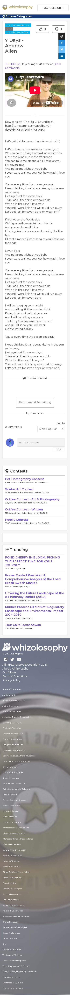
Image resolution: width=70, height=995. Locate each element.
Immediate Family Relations (15, 827)
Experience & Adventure (13, 783)
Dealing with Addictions (13, 750)
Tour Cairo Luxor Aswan (23, 625)
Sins (4, 944)
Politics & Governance (12, 911)
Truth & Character (11, 977)
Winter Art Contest (19, 489)
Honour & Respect (10, 811)
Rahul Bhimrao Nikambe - (18, 600)
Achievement (8, 695)
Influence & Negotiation (13, 833)
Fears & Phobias (9, 794)
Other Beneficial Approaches (15, 872)
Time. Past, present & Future (15, 966)
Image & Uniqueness (11, 822)
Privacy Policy (11, 680)
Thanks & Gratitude (11, 949)
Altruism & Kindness (11, 711)
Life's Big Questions (11, 844)
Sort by (61, 423)
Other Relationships (11, 877)
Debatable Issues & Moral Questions (18, 756)
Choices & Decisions (11, 728)
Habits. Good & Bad (11, 805)
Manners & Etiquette (11, 855)
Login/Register (52, 8)
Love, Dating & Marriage (18, 25)
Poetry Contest (16, 520)
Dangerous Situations (12, 744)
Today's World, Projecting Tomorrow (19, 971)
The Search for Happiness (14, 960)
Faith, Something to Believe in (16, 789)
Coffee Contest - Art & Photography (32, 499)
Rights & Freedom (10, 922)
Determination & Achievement (16, 761)
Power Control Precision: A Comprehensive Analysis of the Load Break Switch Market (33, 579)
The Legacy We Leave (12, 955)
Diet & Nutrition (9, 767)
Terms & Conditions (14, 676)
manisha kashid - (13, 618)
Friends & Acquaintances (13, 800)
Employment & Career (13, 772)
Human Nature (9, 816)
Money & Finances (10, 861)
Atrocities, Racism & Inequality (16, 717)
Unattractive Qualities (12, 982)
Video (9, 29)
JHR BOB (11, 64)
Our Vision (9, 672)
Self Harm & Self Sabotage (14, 927)
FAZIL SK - (10, 568)
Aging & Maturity (10, 706)
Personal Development (13, 905)
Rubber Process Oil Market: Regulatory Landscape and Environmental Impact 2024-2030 (34, 610)
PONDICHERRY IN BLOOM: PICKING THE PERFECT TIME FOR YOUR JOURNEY (32, 561)
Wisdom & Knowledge (12, 988)
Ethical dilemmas (10, 778)
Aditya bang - (12, 586)
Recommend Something (35, 402)
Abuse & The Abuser (11, 689)
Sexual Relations (10, 938)
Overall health (9, 883)
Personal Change (10, 899)
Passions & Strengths (12, 888)
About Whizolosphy (15, 668)
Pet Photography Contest (24, 479)
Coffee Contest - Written (24, 509)
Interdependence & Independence (17, 839)
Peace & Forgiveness (11, 894)
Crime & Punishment (12, 739)
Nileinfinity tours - (13, 628)
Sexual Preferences (11, 933)
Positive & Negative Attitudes (15, 916)
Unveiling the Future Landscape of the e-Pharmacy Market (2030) (34, 595)
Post (59, 449)
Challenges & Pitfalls (11, 722)
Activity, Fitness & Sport (13, 700)
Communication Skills (12, 733)
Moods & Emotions (11, 866)
